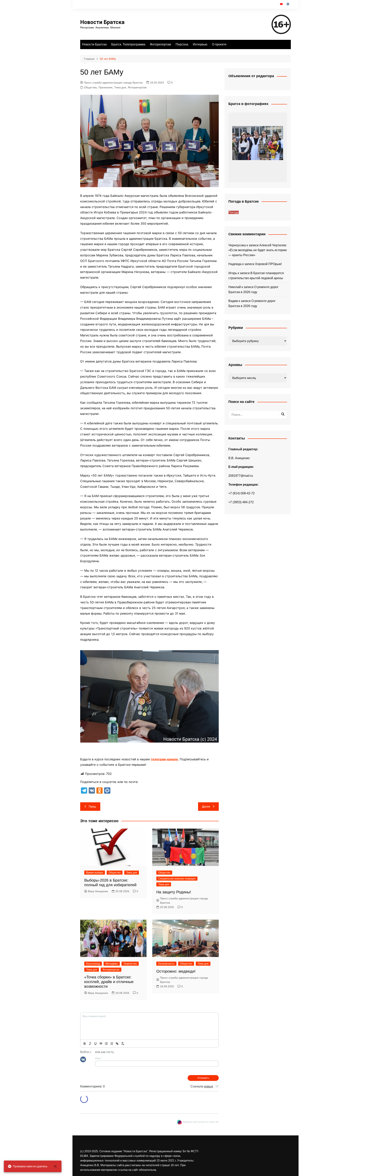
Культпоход (93, 963)
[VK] (83, 1059)
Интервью (200, 44)
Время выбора (94, 872)
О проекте (219, 44)
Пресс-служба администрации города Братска (113, 82)
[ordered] (106, 1043)
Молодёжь (112, 963)
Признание (105, 87)
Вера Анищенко (98, 891)
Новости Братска (102, 22)
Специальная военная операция (177, 878)
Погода (233, 212)
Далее (206, 806)
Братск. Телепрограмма (128, 44)
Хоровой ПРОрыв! (268, 264)
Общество (90, 87)
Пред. (92, 806)
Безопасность (166, 963)
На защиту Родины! (173, 892)
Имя (98, 1058)
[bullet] (111, 1043)
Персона (182, 44)
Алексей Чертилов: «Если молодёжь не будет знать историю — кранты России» (257, 250)
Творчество (130, 963)
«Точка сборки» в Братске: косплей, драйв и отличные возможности (109, 981)
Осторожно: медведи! (176, 971)
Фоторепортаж (160, 44)
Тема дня (120, 87)
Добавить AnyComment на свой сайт (201, 1122)
